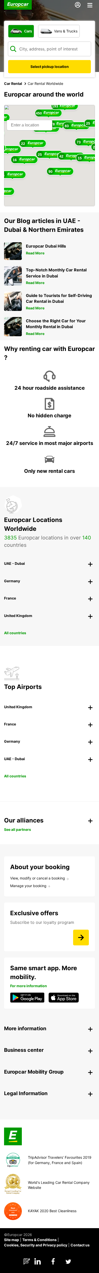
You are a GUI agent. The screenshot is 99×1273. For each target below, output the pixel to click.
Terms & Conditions (39, 1240)
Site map (11, 1240)
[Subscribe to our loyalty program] (81, 937)
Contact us (80, 1245)
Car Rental (13, 83)
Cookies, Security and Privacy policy (35, 1245)
